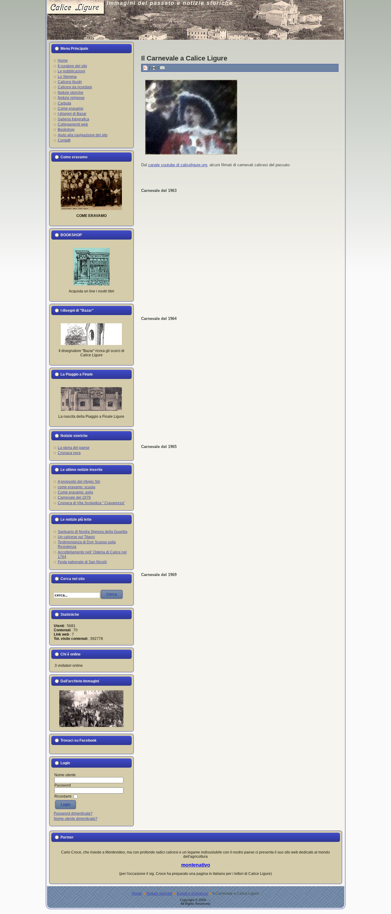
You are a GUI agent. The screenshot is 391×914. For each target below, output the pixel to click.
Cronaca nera (69, 453)
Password (62, 785)
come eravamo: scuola (76, 487)
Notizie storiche (159, 893)
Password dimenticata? (73, 813)
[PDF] (145, 67)
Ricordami (62, 796)
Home (137, 893)
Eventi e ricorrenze (192, 893)
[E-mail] (162, 67)
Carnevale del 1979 (74, 497)
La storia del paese (74, 448)
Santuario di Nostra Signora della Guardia (92, 532)
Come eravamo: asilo (75, 492)
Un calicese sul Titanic (76, 537)
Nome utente (65, 775)
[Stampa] (154, 67)
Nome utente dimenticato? (75, 819)
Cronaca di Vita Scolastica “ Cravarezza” (91, 503)
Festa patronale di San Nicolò (82, 562)
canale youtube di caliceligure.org (177, 165)
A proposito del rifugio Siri (79, 481)
